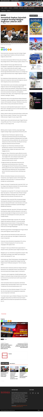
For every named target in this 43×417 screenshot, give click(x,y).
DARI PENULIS (12, 363)
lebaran (5, 339)
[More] (11, 50)
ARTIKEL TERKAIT (4, 363)
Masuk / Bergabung (15, 0)
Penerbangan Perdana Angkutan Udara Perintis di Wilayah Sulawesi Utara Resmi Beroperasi (21, 345)
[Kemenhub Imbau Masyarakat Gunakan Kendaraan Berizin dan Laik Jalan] (24, 369)
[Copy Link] (8, 50)
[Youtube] (41, 1)
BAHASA (8, 10)
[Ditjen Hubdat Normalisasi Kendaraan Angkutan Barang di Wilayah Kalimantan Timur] (14, 369)
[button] (41, 8)
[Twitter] (39, 1)
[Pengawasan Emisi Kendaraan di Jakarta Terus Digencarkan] (5, 369)
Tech (39, 410)
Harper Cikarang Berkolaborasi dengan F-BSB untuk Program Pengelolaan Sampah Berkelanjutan (6, 346)
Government (3, 15)
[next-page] (3, 381)
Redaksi (4, 23)
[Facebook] (36, 1)
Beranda (2, 13)
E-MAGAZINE (3, 10)
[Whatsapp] (2, 50)
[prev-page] (1, 381)
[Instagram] (38, 1)
